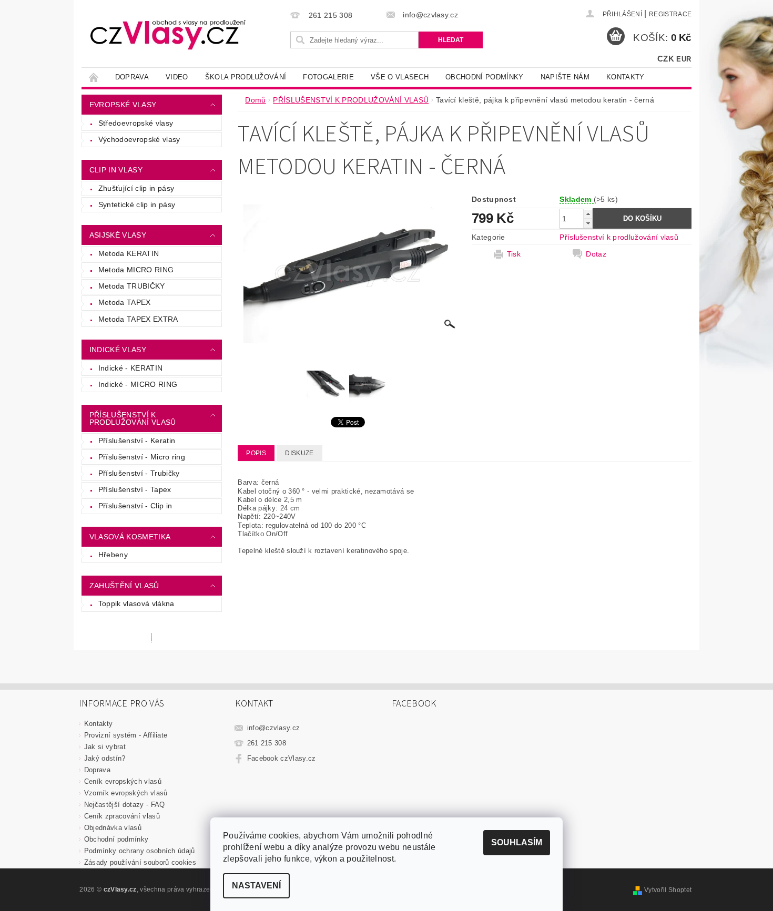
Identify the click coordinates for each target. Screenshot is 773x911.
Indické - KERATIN (130, 368)
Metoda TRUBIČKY (131, 286)
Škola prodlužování (246, 77)
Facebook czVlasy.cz (281, 758)
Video (177, 77)
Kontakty (625, 77)
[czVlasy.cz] (168, 34)
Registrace (670, 14)
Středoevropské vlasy (135, 123)
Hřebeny (113, 554)
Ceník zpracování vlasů (122, 816)
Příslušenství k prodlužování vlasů (619, 237)
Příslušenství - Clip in (135, 505)
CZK (665, 58)
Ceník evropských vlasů (122, 781)
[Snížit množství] (588, 223)
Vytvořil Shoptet (667, 890)
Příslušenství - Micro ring (141, 457)
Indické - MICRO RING (137, 384)
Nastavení (256, 885)
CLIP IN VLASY (116, 170)
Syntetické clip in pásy (136, 204)
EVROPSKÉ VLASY (122, 104)
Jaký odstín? (105, 758)
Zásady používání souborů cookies (140, 862)
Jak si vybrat (105, 747)
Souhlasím (516, 842)
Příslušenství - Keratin (136, 440)
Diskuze (299, 453)
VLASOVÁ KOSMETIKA (129, 537)
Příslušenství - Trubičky (139, 473)
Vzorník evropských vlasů (126, 793)
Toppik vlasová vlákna (136, 603)
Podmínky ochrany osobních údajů (139, 851)
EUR (683, 59)
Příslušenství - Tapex (134, 489)
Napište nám (565, 77)
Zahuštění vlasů (124, 585)
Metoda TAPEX (124, 302)
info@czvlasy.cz (273, 728)
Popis (256, 453)
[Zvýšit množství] (588, 214)
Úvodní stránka (94, 77)
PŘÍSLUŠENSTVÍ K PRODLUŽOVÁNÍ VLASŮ (132, 418)
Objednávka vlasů (112, 828)
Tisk (514, 254)
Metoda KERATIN (128, 253)
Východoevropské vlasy (139, 139)
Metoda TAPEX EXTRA (138, 319)
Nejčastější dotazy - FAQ (124, 804)
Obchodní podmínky (484, 77)
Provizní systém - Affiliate (126, 735)
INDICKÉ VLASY (117, 349)
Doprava (132, 77)
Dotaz (596, 254)
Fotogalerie (328, 77)
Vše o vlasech (400, 77)
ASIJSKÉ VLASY (117, 235)
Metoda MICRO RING (136, 269)
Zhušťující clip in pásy (136, 188)
